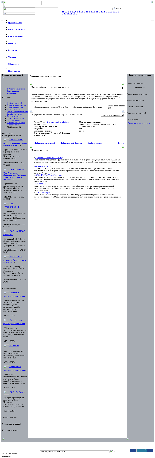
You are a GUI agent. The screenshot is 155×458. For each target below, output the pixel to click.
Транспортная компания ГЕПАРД (49, 158)
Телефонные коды (14, 114)
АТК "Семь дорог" (43, 192)
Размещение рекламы (16, 123)
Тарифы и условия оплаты (139, 123)
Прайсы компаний (14, 103)
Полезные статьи (14, 110)
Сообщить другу (94, 143)
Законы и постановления (17, 112)
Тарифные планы (14, 116)
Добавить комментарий (45, 143)
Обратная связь (13, 120)
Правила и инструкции (16, 105)
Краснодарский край (55, 122)
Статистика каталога (15, 118)
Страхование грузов (15, 107)
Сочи (66, 122)
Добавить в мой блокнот (71, 143)
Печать (121, 143)
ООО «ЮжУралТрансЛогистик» (48, 175)
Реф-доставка (40, 184)
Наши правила (13, 125)
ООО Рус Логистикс (43, 166)
